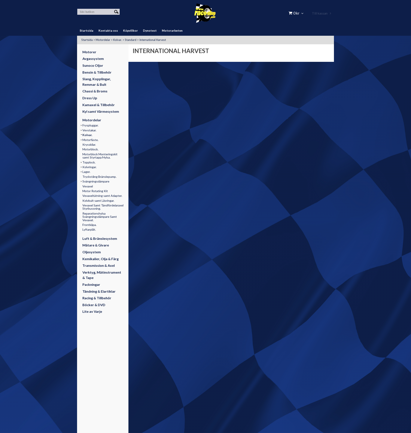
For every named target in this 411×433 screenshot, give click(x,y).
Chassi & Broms (94, 91)
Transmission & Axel (98, 265)
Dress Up (89, 98)
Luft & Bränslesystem (99, 238)
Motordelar (103, 40)
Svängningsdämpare (95, 181)
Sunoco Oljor (92, 65)
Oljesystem (91, 252)
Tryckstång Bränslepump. (99, 176)
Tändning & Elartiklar (99, 291)
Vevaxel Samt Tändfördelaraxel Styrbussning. (103, 206)
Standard (130, 40)
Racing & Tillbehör (96, 298)
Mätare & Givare (95, 245)
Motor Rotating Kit (95, 191)
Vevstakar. (89, 130)
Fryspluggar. (90, 125)
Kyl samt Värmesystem (100, 111)
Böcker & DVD (93, 305)
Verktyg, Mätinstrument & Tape (101, 275)
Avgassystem (93, 58)
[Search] (116, 11)
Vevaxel (87, 186)
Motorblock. (90, 149)
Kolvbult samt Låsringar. (98, 200)
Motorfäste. (90, 140)
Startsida (87, 40)
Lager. (86, 171)
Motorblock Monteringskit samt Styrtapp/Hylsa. (100, 155)
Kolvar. (117, 40)
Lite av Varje (92, 311)
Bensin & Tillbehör (97, 72)
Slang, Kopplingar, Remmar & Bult (96, 81)
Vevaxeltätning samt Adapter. (102, 195)
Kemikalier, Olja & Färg (100, 259)
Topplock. (88, 162)
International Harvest (152, 40)
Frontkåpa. (89, 225)
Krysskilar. (89, 144)
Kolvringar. (89, 167)
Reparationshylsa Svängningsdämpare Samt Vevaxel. (99, 217)
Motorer (89, 52)
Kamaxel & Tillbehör (98, 105)
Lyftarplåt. (89, 229)
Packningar (91, 284)
